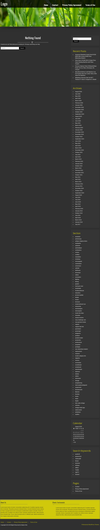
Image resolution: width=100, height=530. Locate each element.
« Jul (74, 442)
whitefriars (78, 412)
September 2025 (79, 114)
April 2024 (78, 145)
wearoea (77, 463)
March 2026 (78, 100)
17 (74, 436)
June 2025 (78, 121)
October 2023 (78, 152)
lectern (77, 299)
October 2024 (78, 136)
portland (77, 335)
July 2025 (77, 118)
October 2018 (78, 213)
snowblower (78, 365)
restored (77, 353)
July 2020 (77, 197)
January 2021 (79, 186)
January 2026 (79, 105)
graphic (77, 284)
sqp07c (77, 472)
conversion (78, 266)
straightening (78, 383)
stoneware (78, 378)
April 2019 (78, 206)
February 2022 (79, 170)
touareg (77, 394)
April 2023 (78, 157)
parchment (78, 329)
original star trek (79, 326)
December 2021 (79, 172)
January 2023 (79, 163)
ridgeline (77, 358)
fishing (77, 281)
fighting (77, 279)
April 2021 (78, 179)
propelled (77, 344)
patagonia (78, 333)
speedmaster (78, 369)
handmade (78, 288)
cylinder (77, 268)
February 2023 (79, 161)
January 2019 (79, 211)
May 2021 (77, 177)
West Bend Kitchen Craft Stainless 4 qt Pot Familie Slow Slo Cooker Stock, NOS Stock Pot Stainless (86, 73)
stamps (77, 374)
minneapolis (78, 311)
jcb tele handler (79, 295)
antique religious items (81, 241)
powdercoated (79, 338)
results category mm (80, 356)
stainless (77, 371)
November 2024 (79, 134)
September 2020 (79, 193)
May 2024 (77, 143)
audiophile (78, 243)
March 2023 (78, 159)
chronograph (78, 261)
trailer (76, 398)
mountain (77, 315)
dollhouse (77, 270)
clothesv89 (78, 458)
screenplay (78, 362)
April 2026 (78, 98)
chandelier (78, 257)
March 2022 (78, 168)
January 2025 (79, 130)
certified (77, 254)
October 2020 (78, 190)
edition (77, 275)
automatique (78, 248)
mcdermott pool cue (80, 304)
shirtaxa (77, 465)
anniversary (78, 239)
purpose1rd (78, 456)
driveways (78, 272)
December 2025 (79, 107)
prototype (77, 347)
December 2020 (79, 188)
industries (77, 293)
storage (77, 380)
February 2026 (79, 103)
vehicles (77, 405)
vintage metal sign (80, 407)
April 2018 (78, 217)
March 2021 (78, 181)
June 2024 (78, 141)
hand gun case (79, 286)
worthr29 (77, 454)
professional (78, 342)
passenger (78, 331)
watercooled (78, 410)
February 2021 (79, 184)
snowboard (78, 367)
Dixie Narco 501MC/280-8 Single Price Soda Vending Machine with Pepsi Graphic (85, 62)
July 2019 (77, 199)
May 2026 (77, 96)
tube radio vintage (80, 403)
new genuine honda (80, 322)
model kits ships (79, 313)
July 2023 (77, 154)
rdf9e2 (77, 467)
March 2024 (78, 148)
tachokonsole (78, 389)
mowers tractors (79, 317)
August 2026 (78, 91)
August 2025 (78, 116)
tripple (77, 401)
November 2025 (79, 109)
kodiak (77, 297)
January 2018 (79, 222)
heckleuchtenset (79, 290)
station (77, 376)
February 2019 (79, 208)
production (78, 340)
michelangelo (78, 308)
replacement (78, 351)
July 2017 (77, 224)
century (77, 252)
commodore (78, 263)
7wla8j (77, 470)
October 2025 (78, 112)
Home (46, 5)
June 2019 (78, 202)
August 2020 (78, 195)
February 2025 (79, 127)
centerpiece (78, 250)
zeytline (77, 414)
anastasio (77, 236)
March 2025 (78, 125)
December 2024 (79, 132)
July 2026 (77, 94)
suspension (78, 387)
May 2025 (77, 123)
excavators (78, 277)
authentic (77, 245)
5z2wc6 (77, 474)
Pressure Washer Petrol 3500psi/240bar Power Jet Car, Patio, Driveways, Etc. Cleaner (85, 67)
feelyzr (77, 461)
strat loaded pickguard (81, 385)
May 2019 (77, 204)
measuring (78, 306)
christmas (77, 259)
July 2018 (77, 215)
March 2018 (78, 220)
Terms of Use (90, 5)
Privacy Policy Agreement (71, 5)
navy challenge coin (80, 320)
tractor (77, 396)
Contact (55, 5)
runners (77, 360)
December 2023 (79, 150)
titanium (77, 392)
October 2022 (78, 166)
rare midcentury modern (81, 349)
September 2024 (79, 139)
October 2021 (78, 175)
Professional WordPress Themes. (90, 524)
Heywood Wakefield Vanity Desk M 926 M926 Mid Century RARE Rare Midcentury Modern (85, 56)
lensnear (77, 302)
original (77, 324)
